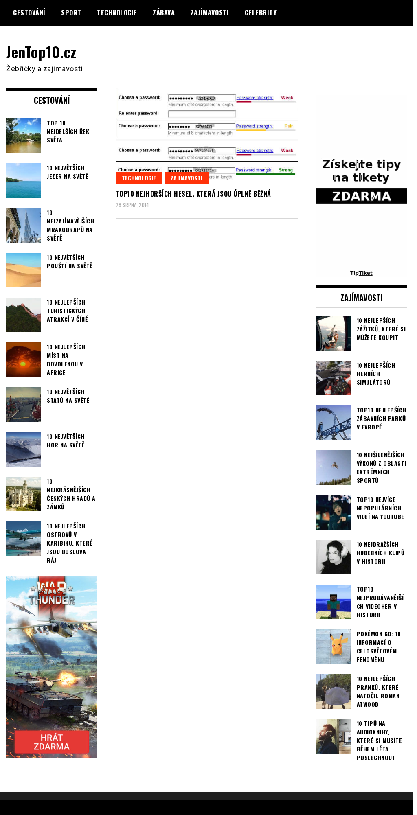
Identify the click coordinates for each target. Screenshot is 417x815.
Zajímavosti (210, 13)
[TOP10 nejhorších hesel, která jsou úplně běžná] (207, 136)
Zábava (164, 13)
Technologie (117, 13)
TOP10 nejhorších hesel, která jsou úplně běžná (193, 194)
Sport (71, 13)
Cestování (29, 13)
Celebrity (261, 13)
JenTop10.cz (41, 51)
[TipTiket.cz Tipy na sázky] (361, 272)
